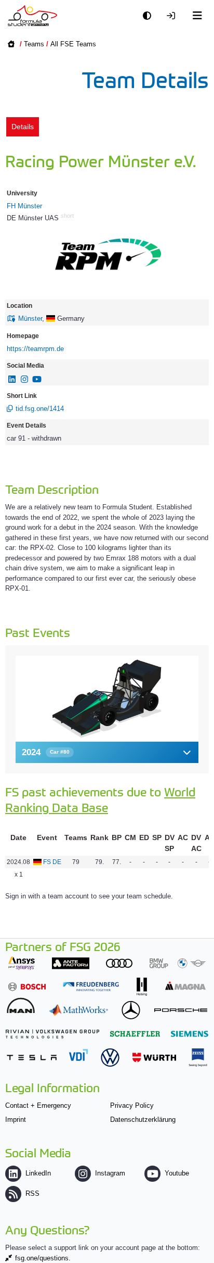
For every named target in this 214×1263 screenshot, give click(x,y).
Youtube (177, 1173)
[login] (173, 15)
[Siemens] (189, 1033)
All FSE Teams (73, 44)
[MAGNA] (185, 986)
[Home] (32, 15)
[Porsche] (180, 1010)
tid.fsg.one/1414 (40, 408)
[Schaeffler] (135, 1033)
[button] (107, 752)
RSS (32, 1193)
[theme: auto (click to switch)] (149, 15)
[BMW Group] (178, 963)
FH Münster (24, 206)
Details (22, 126)
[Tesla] (32, 1057)
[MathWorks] (78, 1010)
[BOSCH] (27, 987)
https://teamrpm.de (35, 349)
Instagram (110, 1173)
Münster (30, 318)
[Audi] (119, 963)
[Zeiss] (198, 1057)
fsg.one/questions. (43, 1258)
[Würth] (154, 1057)
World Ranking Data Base (100, 799)
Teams (34, 44)
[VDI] (78, 1055)
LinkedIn (38, 1173)
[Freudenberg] (91, 987)
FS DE (52, 862)
